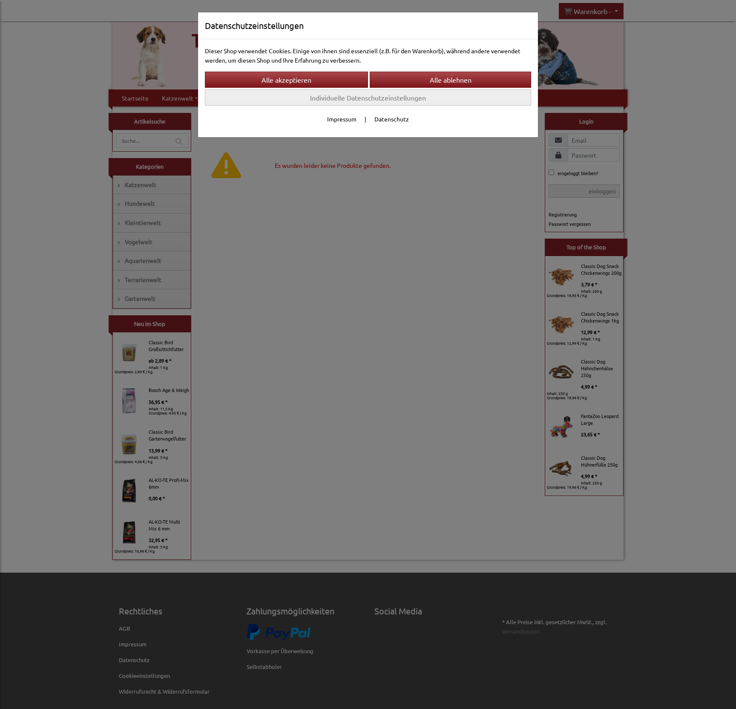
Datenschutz (391, 119)
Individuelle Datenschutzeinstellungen (368, 97)
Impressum (341, 119)
